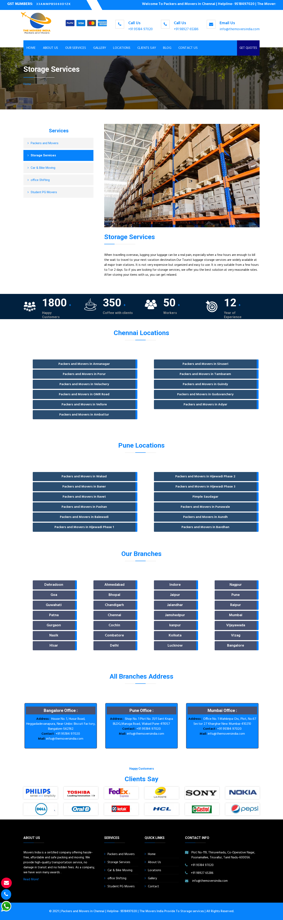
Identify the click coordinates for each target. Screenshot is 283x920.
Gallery (99, 48)
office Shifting (40, 180)
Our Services (75, 48)
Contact (153, 886)
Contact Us (188, 48)
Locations (121, 48)
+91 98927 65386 (186, 29)
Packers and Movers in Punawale (205, 507)
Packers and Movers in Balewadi (84, 517)
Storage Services (43, 155)
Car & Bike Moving (43, 168)
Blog (167, 48)
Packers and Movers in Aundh (205, 517)
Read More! (31, 879)
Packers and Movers (44, 143)
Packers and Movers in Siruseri (205, 364)
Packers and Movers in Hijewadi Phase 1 (84, 527)
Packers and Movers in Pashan (84, 507)
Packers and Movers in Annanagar (84, 364)
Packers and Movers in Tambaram (205, 374)
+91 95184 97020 (140, 29)
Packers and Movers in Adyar (205, 404)
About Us (50, 48)
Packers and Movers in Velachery (84, 384)
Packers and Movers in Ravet (84, 497)
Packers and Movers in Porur (84, 374)
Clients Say (146, 48)
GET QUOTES (248, 48)
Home (31, 48)
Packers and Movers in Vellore (84, 404)
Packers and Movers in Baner (84, 486)
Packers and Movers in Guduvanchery (205, 394)
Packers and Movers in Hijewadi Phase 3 (205, 486)
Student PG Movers (44, 192)
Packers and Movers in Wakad (84, 476)
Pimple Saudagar (205, 497)
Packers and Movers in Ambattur (84, 414)
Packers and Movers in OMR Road (84, 394)
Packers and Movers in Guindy (205, 384)
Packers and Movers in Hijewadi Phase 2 (205, 476)
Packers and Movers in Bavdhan (205, 527)
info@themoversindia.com (240, 29)
